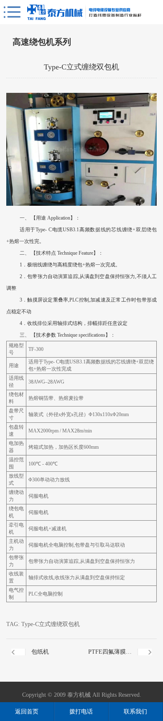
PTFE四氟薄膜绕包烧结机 (110, 657)
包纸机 (40, 652)
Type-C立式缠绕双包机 (50, 624)
